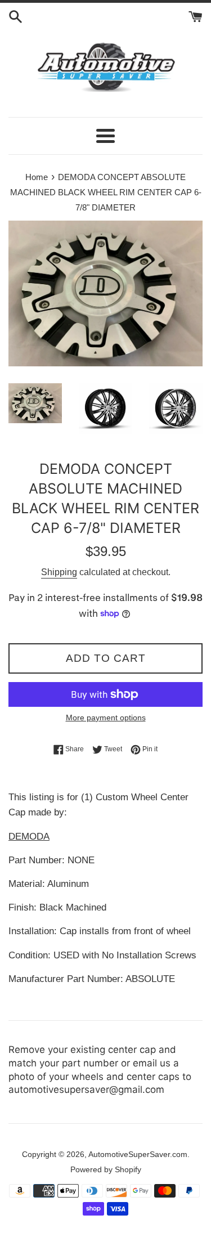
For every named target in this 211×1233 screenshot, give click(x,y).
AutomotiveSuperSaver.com (137, 1154)
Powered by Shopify (105, 1169)
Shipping (59, 572)
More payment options (106, 717)
